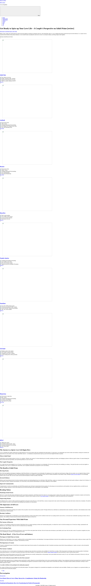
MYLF (2, 440)
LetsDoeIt (2, 120)
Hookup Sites (5, 18)
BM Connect (2, 2)
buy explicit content (44, 496)
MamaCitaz (3, 393)
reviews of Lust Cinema (75, 474)
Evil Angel (2, 348)
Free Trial (2, 128)
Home (3, 17)
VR (3, 24)
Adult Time (3, 75)
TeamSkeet (3, 303)
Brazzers (2, 166)
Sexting (3, 21)
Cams (3, 22)
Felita (16, 31)
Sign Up (1, 82)
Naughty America (4, 258)
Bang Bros (2, 213)
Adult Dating (5, 19)
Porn (3, 23)
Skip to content (3, 0)
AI (3, 25)
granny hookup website (52, 552)
